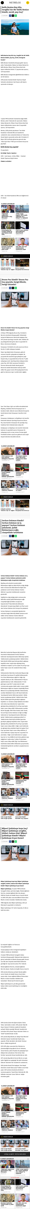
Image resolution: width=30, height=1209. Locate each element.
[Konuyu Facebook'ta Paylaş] (10, 16)
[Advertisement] (15, 45)
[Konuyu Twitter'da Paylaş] (13, 16)
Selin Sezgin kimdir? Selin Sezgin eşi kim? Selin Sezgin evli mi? (6, 818)
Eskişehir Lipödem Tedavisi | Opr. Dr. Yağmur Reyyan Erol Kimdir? (8, 269)
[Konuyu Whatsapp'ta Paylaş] (16, 16)
